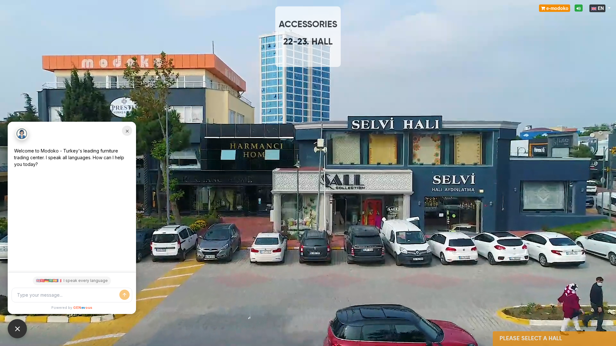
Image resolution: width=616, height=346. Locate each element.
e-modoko (557, 8)
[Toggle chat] (17, 328)
